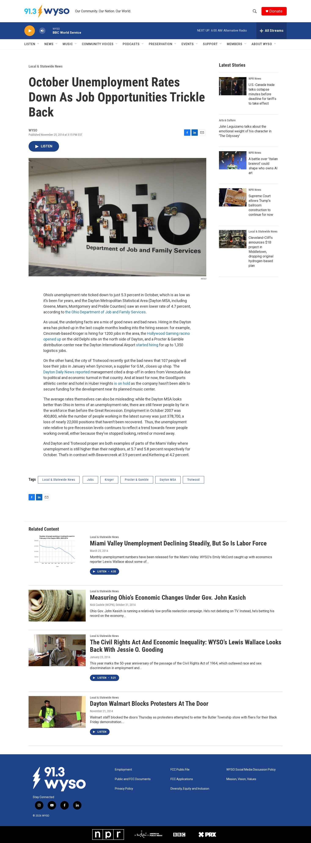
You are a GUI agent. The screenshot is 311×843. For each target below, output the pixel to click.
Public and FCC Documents (133, 779)
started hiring (147, 345)
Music (68, 44)
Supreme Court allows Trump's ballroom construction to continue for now (261, 205)
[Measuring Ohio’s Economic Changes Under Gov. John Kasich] (57, 606)
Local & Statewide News (46, 66)
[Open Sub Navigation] (38, 44)
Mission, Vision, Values (241, 779)
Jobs (90, 479)
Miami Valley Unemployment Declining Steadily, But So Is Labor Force (178, 543)
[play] (29, 30)
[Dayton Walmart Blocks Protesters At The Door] (57, 712)
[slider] (49, 30)
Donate (275, 11)
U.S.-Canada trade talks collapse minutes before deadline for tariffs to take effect (262, 94)
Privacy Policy (124, 788)
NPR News (255, 78)
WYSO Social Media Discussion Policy (251, 769)
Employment (123, 769)
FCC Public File (180, 769)
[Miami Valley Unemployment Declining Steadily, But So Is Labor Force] (57, 551)
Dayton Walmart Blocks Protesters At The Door (149, 703)
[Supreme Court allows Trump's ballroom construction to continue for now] (232, 197)
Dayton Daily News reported (66, 372)
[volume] (42, 31)
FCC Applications (182, 779)
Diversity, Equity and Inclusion (190, 788)
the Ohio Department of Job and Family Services (105, 312)
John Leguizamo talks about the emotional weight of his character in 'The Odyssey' (245, 131)
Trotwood (193, 479)
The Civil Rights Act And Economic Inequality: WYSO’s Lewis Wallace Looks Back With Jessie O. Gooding (185, 645)
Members (234, 44)
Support (210, 44)
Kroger (109, 479)
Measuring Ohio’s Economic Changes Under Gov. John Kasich (168, 597)
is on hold (122, 383)
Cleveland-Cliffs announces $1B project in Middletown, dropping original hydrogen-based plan (261, 252)
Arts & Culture (227, 120)
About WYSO (262, 44)
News (49, 44)
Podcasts (131, 44)
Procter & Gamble (137, 479)
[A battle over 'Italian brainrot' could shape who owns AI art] (232, 160)
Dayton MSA (168, 479)
